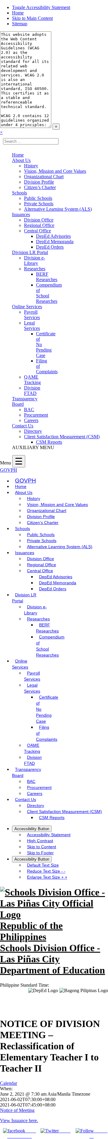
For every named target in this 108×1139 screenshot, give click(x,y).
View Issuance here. (19, 1120)
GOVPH (8, 470)
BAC (29, 409)
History (31, 165)
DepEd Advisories (53, 236)
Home (18, 12)
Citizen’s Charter (40, 187)
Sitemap (19, 23)
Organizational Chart (44, 176)
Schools (19, 192)
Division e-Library (34, 260)
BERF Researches (46, 277)
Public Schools (38, 198)
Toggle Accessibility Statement (41, 7)
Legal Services (32, 325)
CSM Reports (49, 442)
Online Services (27, 306)
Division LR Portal (30, 252)
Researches (34, 268)
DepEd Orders (50, 247)
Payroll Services (32, 314)
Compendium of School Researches (49, 293)
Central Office (37, 230)
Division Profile (39, 182)
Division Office (38, 219)
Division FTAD (32, 390)
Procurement (36, 414)
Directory (33, 431)
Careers (31, 420)
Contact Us (22, 425)
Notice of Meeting (17, 1110)
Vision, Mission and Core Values (55, 171)
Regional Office (39, 225)
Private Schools (38, 203)
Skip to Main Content (32, 18)
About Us (21, 160)
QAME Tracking (32, 379)
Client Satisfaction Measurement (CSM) (62, 436)
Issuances (21, 214)
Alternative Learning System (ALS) (58, 209)
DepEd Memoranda (55, 241)
